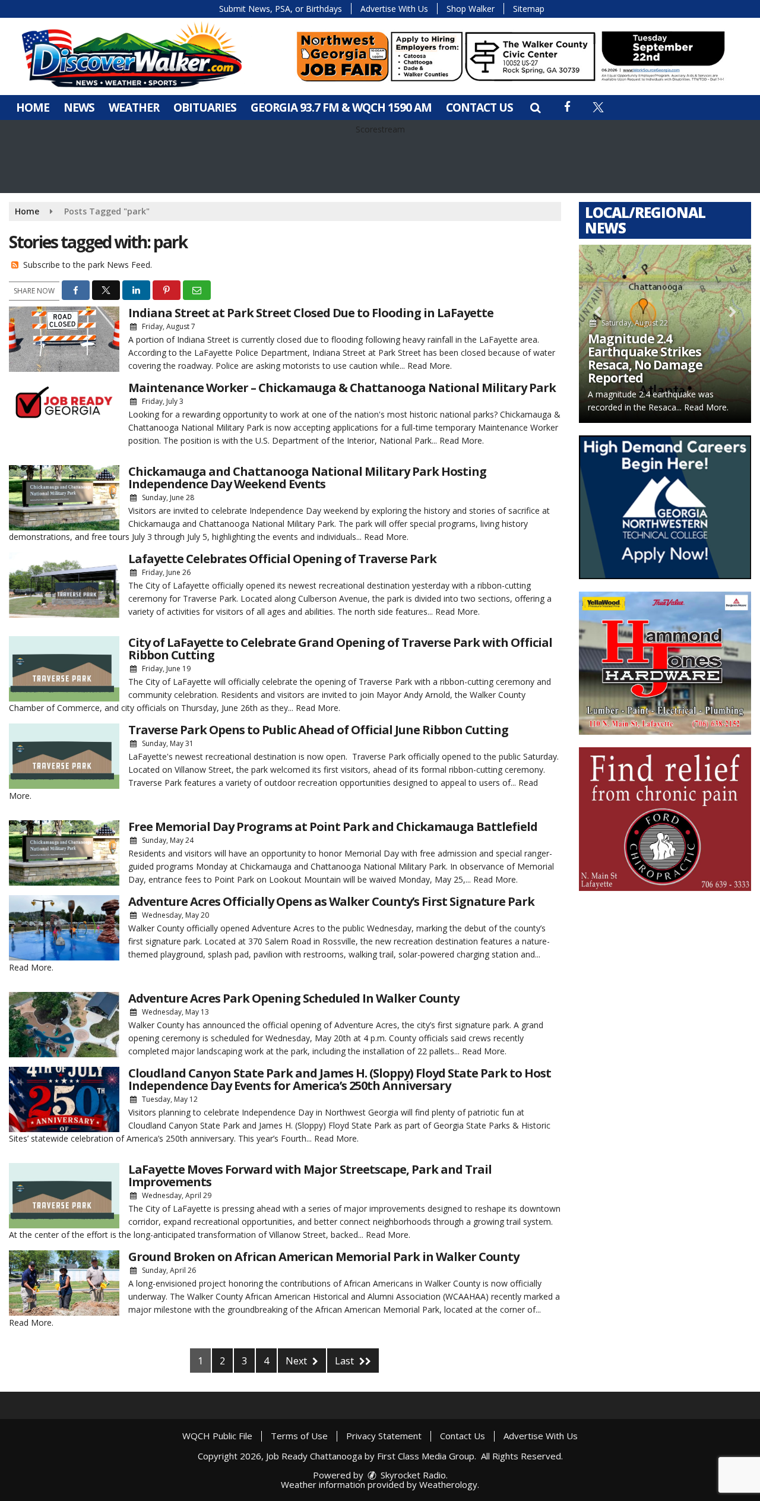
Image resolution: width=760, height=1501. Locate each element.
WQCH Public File (217, 1436)
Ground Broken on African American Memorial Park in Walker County (323, 1257)
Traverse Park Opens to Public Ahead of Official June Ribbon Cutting (318, 730)
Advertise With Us (394, 8)
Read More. (429, 365)
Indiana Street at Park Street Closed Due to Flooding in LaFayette (310, 313)
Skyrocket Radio (412, 1475)
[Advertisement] (510, 56)
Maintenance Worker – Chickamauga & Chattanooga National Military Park (342, 388)
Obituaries (204, 107)
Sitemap (528, 8)
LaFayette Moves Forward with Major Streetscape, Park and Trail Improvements (310, 1175)
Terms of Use (299, 1436)
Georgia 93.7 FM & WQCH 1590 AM (341, 107)
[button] (535, 107)
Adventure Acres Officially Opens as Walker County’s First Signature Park (331, 901)
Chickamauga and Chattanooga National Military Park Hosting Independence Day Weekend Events (307, 477)
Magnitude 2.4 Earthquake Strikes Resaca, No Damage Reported (645, 358)
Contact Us (479, 107)
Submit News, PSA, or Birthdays (280, 8)
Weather (134, 107)
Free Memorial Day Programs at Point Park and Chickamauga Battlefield (332, 827)
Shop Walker (470, 8)
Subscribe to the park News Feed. (87, 264)
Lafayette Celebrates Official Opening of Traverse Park (282, 559)
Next (297, 1360)
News (79, 107)
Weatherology (448, 1484)
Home (32, 107)
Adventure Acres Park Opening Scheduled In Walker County (293, 998)
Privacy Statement (384, 1436)
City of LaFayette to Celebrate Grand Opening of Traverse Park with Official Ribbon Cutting (340, 648)
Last (345, 1360)
